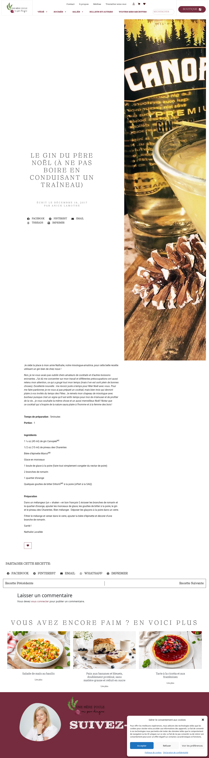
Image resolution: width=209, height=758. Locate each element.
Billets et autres (101, 12)
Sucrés (58, 12)
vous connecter (40, 601)
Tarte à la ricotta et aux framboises (170, 675)
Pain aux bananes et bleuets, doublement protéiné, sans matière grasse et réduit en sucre (104, 677)
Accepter (141, 745)
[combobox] (163, 11)
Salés (76, 12)
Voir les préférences (192, 745)
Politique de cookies (153, 752)
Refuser (167, 745)
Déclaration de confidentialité (175, 752)
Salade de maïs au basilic (38, 673)
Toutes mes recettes (133, 12)
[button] (202, 719)
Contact (70, 4)
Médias (97, 4)
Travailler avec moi (116, 4)
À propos (84, 4)
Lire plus (38, 680)
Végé (41, 12)
